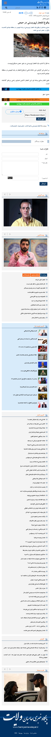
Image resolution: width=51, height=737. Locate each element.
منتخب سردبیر (35, 275)
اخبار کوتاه (42, 13)
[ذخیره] (20, 13)
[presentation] (4, 194)
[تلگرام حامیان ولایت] (25, 89)
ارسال (44, 183)
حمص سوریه (21, 126)
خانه (48, 13)
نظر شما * (44, 162)
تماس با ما (33, 733)
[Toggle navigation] (5, 3)
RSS (16, 733)
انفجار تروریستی (36, 126)
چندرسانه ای (26, 275)
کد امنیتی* (44, 178)
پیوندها (20, 733)
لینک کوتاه (42, 110)
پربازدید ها (43, 275)
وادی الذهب (28, 126)
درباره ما (26, 733)
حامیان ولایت (13, 126)
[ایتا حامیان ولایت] (25, 99)
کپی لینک (41, 118)
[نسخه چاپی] (22, 13)
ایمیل (46, 158)
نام (46, 154)
